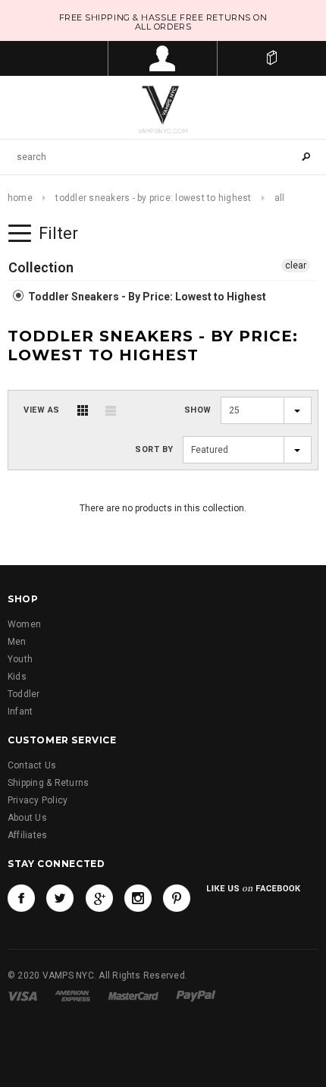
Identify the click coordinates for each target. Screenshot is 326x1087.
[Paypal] (196, 996)
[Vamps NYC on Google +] (99, 898)
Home (20, 198)
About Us (27, 817)
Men (17, 641)
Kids (17, 676)
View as (42, 410)
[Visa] (22, 996)
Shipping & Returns (48, 783)
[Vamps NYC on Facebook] (21, 898)
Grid (82, 410)
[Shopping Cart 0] (272, 58)
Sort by (154, 449)
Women (24, 624)
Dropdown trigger (162, 58)
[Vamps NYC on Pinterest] (176, 898)
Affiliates (27, 835)
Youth (20, 659)
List (110, 410)
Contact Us (32, 765)
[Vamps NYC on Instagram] (138, 898)
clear (295, 265)
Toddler (24, 694)
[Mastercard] (133, 996)
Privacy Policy (37, 800)
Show (198, 410)
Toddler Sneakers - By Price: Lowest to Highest (153, 198)
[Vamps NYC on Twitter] (60, 898)
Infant (20, 711)
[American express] (72, 996)
